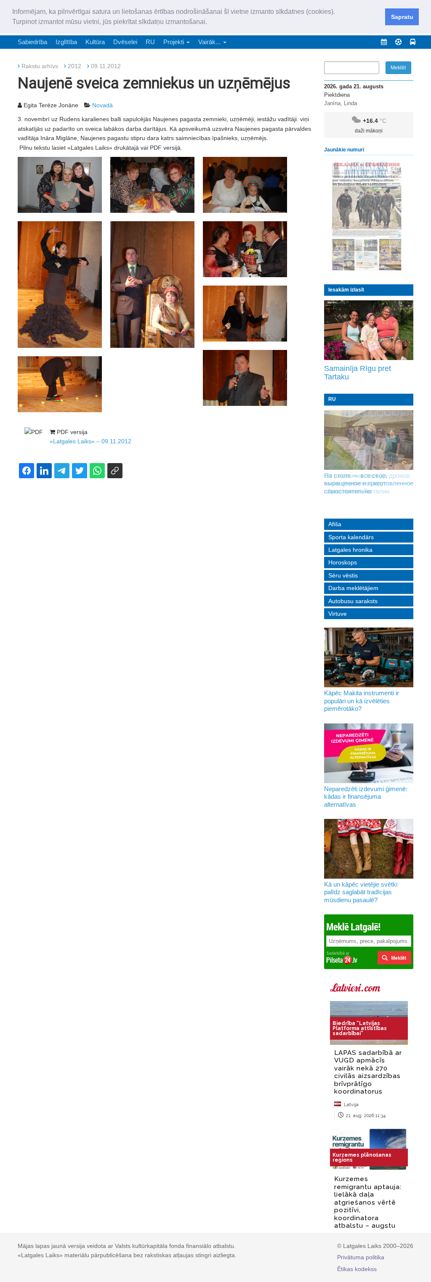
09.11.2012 (106, 66)
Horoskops (342, 562)
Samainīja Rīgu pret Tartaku (357, 372)
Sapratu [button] (402, 16)
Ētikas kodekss (357, 1269)
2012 (74, 66)
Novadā (102, 105)
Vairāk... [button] (210, 41)
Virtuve (337, 613)
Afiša (334, 524)
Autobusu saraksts (353, 601)
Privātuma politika (360, 1257)
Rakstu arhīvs (39, 66)
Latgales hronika (350, 549)
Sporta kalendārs (351, 537)
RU (150, 41)
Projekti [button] (174, 41)
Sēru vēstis (343, 575)
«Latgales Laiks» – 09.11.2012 (90, 441)
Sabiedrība (32, 41)
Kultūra (95, 41)
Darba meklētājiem (353, 588)
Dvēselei (125, 41)
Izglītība (66, 41)
